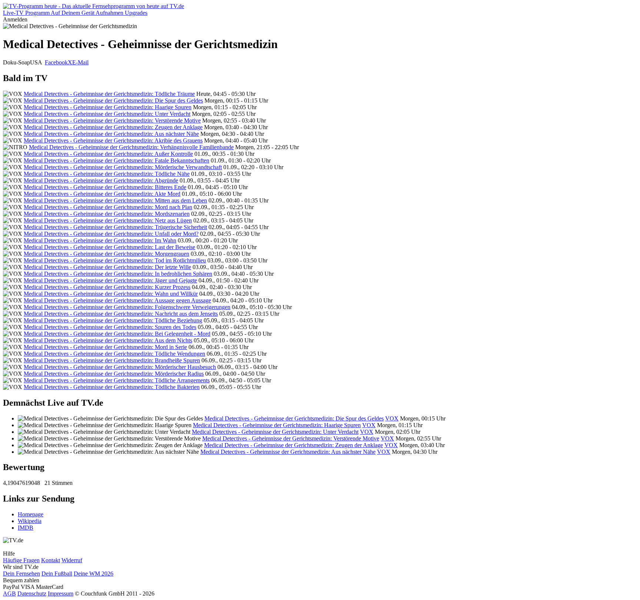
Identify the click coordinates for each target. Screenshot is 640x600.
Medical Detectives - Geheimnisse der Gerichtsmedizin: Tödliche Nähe (107, 174)
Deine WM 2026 (93, 573)
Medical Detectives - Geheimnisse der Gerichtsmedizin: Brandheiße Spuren (112, 360)
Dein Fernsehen (21, 573)
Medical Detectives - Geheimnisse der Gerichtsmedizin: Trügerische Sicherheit (115, 227)
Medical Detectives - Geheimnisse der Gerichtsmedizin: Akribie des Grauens (113, 140)
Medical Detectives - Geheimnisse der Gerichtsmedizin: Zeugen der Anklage (113, 127)
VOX (392, 418)
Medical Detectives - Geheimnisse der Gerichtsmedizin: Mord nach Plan (108, 207)
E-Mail (80, 62)
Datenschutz (31, 593)
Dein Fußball (56, 573)
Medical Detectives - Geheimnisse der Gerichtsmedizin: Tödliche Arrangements (117, 380)
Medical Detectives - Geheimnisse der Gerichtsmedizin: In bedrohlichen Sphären (118, 274)
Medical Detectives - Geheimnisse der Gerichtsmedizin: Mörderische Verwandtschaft (123, 167)
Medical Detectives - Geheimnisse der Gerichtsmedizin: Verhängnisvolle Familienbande (131, 147)
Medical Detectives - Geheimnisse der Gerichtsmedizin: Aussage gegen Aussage (117, 300)
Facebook (56, 62)
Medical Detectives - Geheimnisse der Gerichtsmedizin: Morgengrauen (106, 254)
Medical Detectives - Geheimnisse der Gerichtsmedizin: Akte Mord (102, 194)
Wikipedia (29, 521)
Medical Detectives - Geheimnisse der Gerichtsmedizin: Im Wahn (100, 240)
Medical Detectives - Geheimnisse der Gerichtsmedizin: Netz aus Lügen (108, 220)
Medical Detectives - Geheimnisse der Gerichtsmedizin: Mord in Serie (105, 347)
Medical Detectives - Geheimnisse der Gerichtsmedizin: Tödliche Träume (109, 94)
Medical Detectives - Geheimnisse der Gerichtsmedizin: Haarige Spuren (107, 107)
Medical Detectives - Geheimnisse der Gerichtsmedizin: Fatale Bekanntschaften (116, 160)
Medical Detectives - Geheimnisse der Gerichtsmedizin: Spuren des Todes (110, 327)
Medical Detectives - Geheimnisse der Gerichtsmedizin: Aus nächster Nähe (111, 134)
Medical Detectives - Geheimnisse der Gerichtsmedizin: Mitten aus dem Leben (115, 200)
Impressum (60, 593)
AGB (9, 593)
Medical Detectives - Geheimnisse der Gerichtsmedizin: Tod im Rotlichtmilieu (115, 260)
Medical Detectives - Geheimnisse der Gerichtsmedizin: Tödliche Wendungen (114, 354)
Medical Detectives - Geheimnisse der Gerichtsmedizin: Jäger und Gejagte (110, 280)
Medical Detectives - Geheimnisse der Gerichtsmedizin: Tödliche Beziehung (113, 320)
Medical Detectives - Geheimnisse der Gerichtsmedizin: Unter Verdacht (107, 114)
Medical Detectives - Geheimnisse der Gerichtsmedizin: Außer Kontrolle (108, 154)
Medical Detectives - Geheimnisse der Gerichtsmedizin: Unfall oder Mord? (111, 234)
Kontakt (50, 560)
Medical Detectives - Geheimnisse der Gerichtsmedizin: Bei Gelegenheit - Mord (117, 334)
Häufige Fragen (21, 560)
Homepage (30, 514)
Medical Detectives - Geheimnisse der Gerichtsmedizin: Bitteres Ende (105, 187)
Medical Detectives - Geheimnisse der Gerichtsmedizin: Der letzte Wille (107, 267)
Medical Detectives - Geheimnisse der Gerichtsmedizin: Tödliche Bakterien (112, 387)
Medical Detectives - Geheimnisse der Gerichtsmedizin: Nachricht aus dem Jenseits (121, 314)
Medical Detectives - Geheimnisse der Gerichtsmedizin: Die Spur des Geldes (113, 100)
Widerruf (71, 560)
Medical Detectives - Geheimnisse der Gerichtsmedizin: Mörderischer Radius (114, 374)
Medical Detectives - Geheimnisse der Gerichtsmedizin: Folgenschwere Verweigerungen (127, 307)
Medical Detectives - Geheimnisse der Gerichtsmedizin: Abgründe (101, 180)
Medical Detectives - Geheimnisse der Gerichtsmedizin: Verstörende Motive (112, 120)
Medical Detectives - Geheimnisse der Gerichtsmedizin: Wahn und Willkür (111, 294)
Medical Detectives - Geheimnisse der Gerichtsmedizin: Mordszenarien (107, 214)
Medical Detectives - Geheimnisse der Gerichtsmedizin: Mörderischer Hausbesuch (120, 367)
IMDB (25, 527)
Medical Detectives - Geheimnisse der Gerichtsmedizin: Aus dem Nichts (108, 340)
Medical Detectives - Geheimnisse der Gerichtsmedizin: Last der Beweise (109, 247)
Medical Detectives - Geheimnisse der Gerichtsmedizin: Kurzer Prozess (107, 287)
